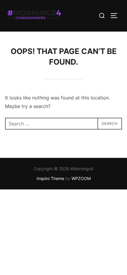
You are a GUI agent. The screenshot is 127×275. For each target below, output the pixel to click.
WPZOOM (81, 178)
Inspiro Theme (50, 178)
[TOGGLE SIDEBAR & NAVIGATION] (116, 15)
